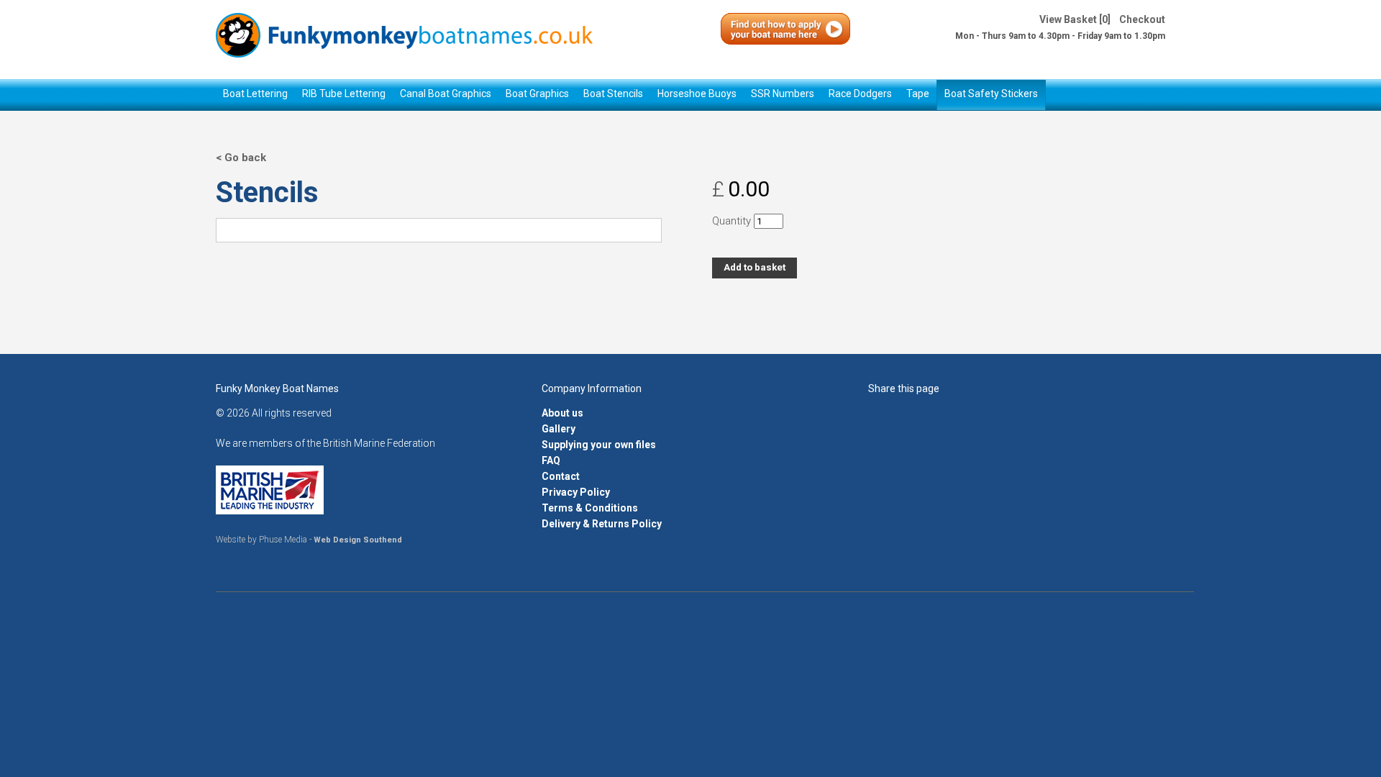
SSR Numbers (782, 93)
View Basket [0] (1075, 19)
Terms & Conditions (590, 508)
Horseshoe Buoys (697, 93)
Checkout (1142, 19)
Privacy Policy (576, 492)
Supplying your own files (599, 444)
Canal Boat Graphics (445, 93)
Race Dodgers (860, 93)
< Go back (241, 157)
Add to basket (754, 267)
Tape (917, 93)
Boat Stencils (613, 93)
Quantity (731, 220)
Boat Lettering (255, 93)
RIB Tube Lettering (344, 93)
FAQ (551, 460)
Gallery (558, 429)
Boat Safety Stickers (991, 93)
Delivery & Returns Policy (602, 524)
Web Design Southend (358, 540)
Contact (561, 476)
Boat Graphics (537, 93)
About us (562, 413)
